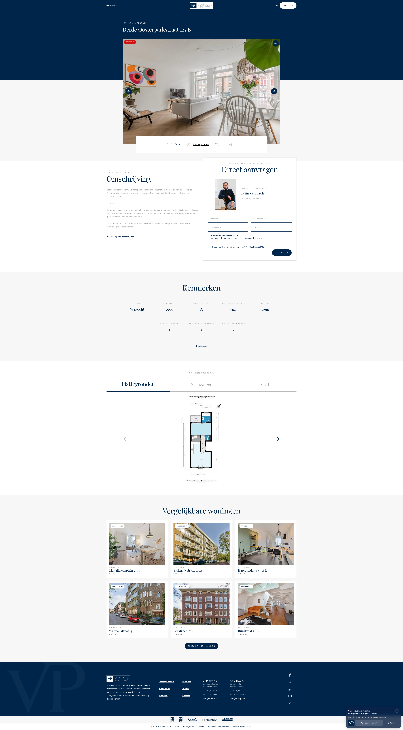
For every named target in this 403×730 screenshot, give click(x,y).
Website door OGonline (242, 726)
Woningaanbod (166, 682)
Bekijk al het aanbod (201, 646)
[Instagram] (290, 682)
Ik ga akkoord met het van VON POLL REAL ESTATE (238, 247)
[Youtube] (290, 696)
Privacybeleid (188, 726)
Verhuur (237, 238)
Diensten (163, 695)
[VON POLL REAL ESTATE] (201, 5)
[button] (129, 91)
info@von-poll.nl (211, 694)
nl (277, 5)
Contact (288, 5)
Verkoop (214, 238)
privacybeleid (235, 247)
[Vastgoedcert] (209, 719)
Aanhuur (248, 238)
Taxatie (259, 238)
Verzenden (282, 253)
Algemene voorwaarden (218, 726)
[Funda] (192, 719)
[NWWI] (227, 719)
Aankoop (226, 238)
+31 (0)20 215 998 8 (213, 691)
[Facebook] (290, 675)
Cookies (201, 726)
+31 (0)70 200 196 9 (240, 691)
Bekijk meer (201, 346)
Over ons (186, 682)
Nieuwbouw (164, 688)
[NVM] (172, 719)
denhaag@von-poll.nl (240, 694)
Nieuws (185, 688)
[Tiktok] (290, 703)
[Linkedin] (290, 689)
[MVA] (181, 719)
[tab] (138, 384)
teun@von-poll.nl (253, 199)
